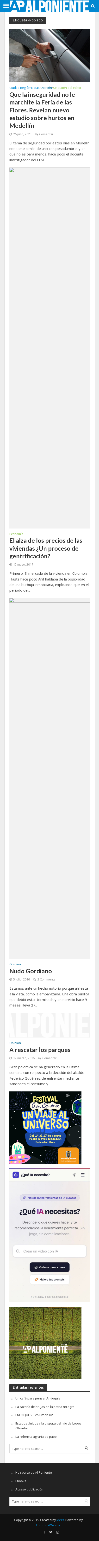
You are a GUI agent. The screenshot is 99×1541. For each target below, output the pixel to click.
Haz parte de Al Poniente (33, 1472)
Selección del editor (67, 88)
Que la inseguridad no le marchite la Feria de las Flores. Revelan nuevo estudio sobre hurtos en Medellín (42, 110)
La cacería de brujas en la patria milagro (44, 1407)
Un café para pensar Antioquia (38, 1398)
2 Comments (46, 979)
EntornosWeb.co (48, 1525)
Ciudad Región (19, 88)
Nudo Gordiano (30, 970)
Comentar (46, 134)
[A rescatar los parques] (49, 1024)
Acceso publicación (29, 1489)
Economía (16, 534)
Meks (60, 1520)
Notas (35, 88)
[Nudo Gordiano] (49, 778)
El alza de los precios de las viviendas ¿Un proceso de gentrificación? (45, 548)
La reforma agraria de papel (36, 1436)
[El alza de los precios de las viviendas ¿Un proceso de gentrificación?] (49, 347)
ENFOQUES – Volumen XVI (34, 1415)
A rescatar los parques (39, 1049)
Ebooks (20, 1481)
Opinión (46, 88)
